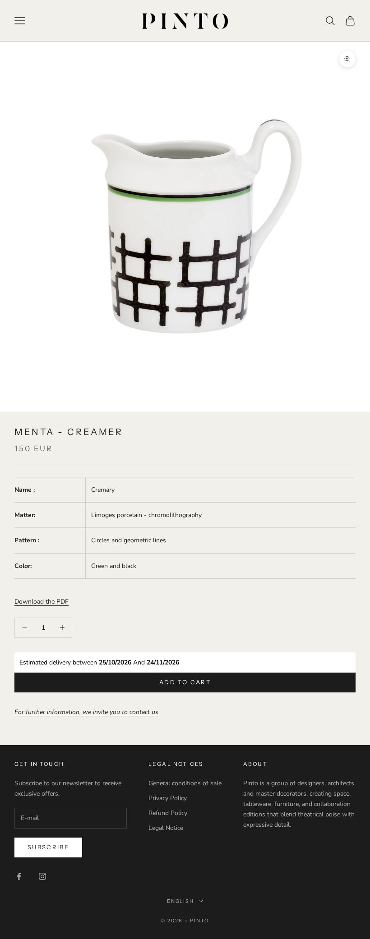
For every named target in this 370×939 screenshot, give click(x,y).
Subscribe (48, 847)
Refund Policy (167, 813)
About (255, 763)
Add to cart (185, 682)
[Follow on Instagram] (42, 876)
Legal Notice (165, 828)
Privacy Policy (167, 798)
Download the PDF (41, 601)
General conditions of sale (185, 783)
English (180, 901)
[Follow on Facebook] (18, 876)
